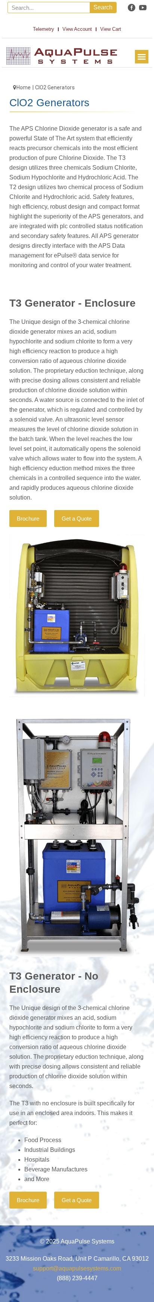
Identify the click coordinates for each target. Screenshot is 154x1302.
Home (23, 87)
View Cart (110, 29)
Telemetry (43, 29)
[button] (141, 56)
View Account (77, 29)
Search (103, 7)
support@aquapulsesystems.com (77, 1268)
